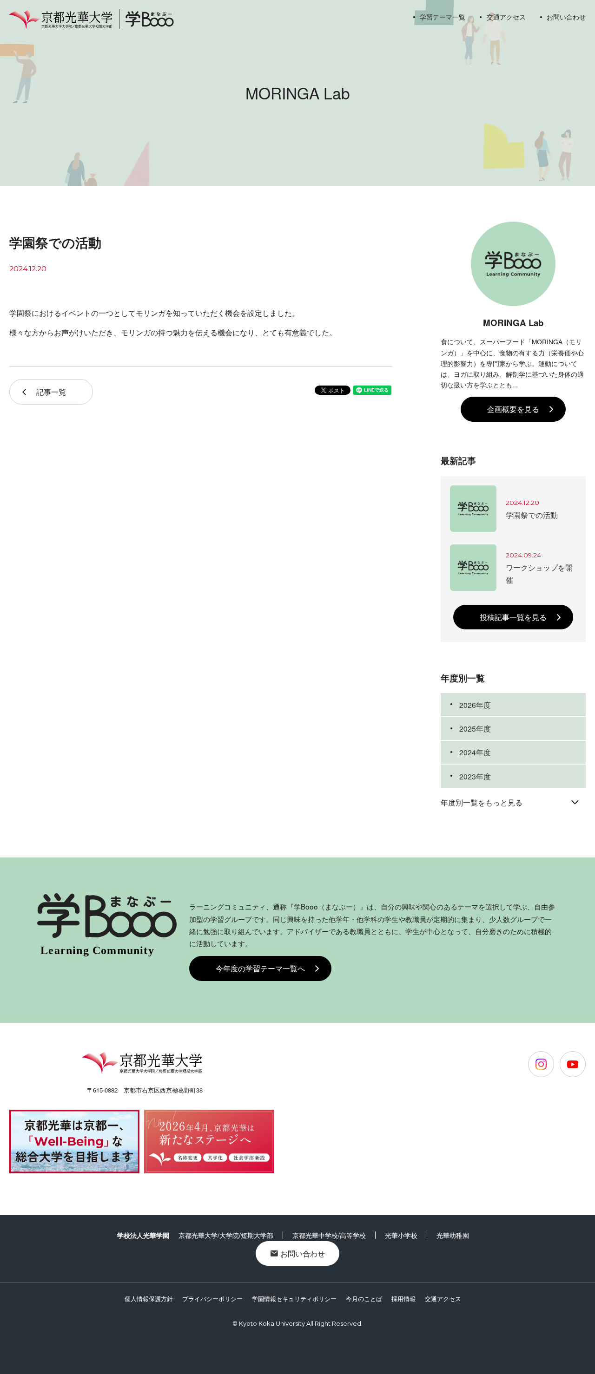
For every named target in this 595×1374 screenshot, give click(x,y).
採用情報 (403, 1298)
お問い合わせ (566, 16)
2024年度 (475, 752)
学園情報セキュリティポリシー (294, 1298)
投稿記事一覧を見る (513, 617)
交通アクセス (506, 16)
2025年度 (475, 728)
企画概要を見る (513, 409)
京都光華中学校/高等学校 (329, 1235)
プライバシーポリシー (212, 1298)
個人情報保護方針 (149, 1298)
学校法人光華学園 (143, 1235)
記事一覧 (51, 391)
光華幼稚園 (452, 1235)
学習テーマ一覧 (442, 16)
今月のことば (364, 1298)
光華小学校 (401, 1235)
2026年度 (475, 705)
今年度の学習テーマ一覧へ (260, 968)
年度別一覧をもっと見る (481, 802)
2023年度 (475, 776)
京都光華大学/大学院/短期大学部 (225, 1235)
